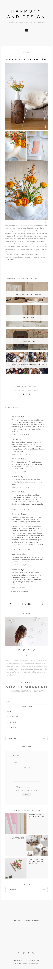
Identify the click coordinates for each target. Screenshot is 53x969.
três (14, 439)
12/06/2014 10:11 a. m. (21, 550)
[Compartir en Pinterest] (30, 394)
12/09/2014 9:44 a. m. (20, 587)
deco (9, 711)
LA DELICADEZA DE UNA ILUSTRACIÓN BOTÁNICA (37, 861)
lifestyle (19, 390)
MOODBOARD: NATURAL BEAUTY (17, 838)
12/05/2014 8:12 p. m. (21, 509)
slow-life (33, 390)
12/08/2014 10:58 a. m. (21, 565)
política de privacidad (26, 790)
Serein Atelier (31, 964)
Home (26, 603)
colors (32, 387)
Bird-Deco (17, 554)
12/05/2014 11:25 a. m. (21, 454)
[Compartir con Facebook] (27, 394)
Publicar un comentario (18, 592)
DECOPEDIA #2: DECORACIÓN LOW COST (36, 817)
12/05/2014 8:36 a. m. (21, 434)
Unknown (16, 417)
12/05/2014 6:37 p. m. (21, 487)
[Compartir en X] (24, 394)
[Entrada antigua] (42, 603)
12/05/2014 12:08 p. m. (21, 472)
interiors (11, 722)
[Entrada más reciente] (10, 603)
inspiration (12, 716)
